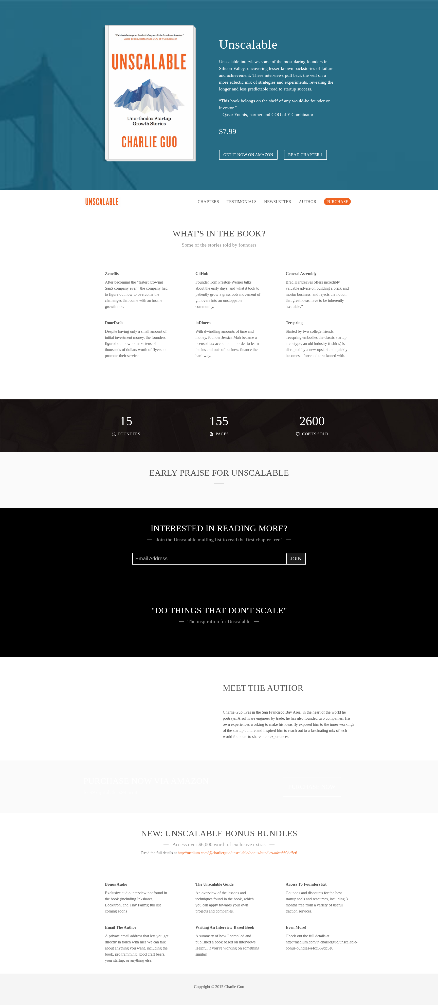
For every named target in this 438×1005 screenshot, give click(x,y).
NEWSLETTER (277, 201)
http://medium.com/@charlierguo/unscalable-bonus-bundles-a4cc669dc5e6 (237, 853)
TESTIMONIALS (242, 201)
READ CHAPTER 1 (305, 155)
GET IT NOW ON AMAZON (248, 155)
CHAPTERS (208, 201)
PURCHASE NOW (312, 787)
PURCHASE (337, 201)
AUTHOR (307, 201)
